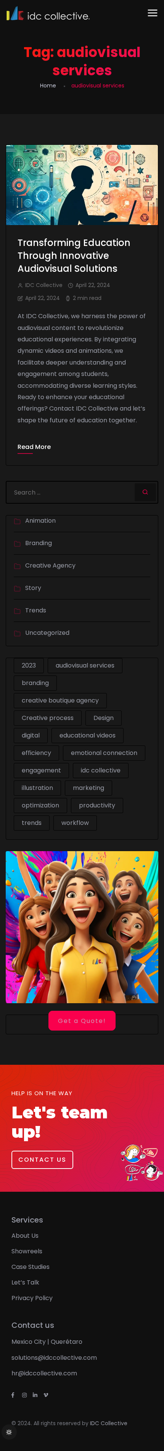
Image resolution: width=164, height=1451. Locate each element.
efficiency (36, 752)
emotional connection (104, 752)
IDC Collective (108, 1423)
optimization (40, 805)
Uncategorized (47, 632)
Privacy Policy (32, 1298)
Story (33, 588)
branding (35, 683)
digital (31, 735)
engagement (41, 770)
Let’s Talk (25, 1282)
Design (103, 718)
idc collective (101, 770)
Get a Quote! (82, 1020)
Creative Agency (50, 565)
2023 (29, 665)
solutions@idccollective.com (54, 1357)
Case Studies (30, 1266)
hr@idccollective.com (44, 1373)
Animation (40, 520)
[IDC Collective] (48, 13)
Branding (38, 543)
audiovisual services (85, 665)
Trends (35, 610)
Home (48, 85)
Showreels (26, 1251)
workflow (75, 822)
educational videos (87, 735)
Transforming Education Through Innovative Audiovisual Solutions (74, 255)
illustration (37, 787)
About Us (25, 1235)
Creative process (48, 718)
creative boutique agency (60, 700)
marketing (88, 787)
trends (32, 822)
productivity (97, 805)
